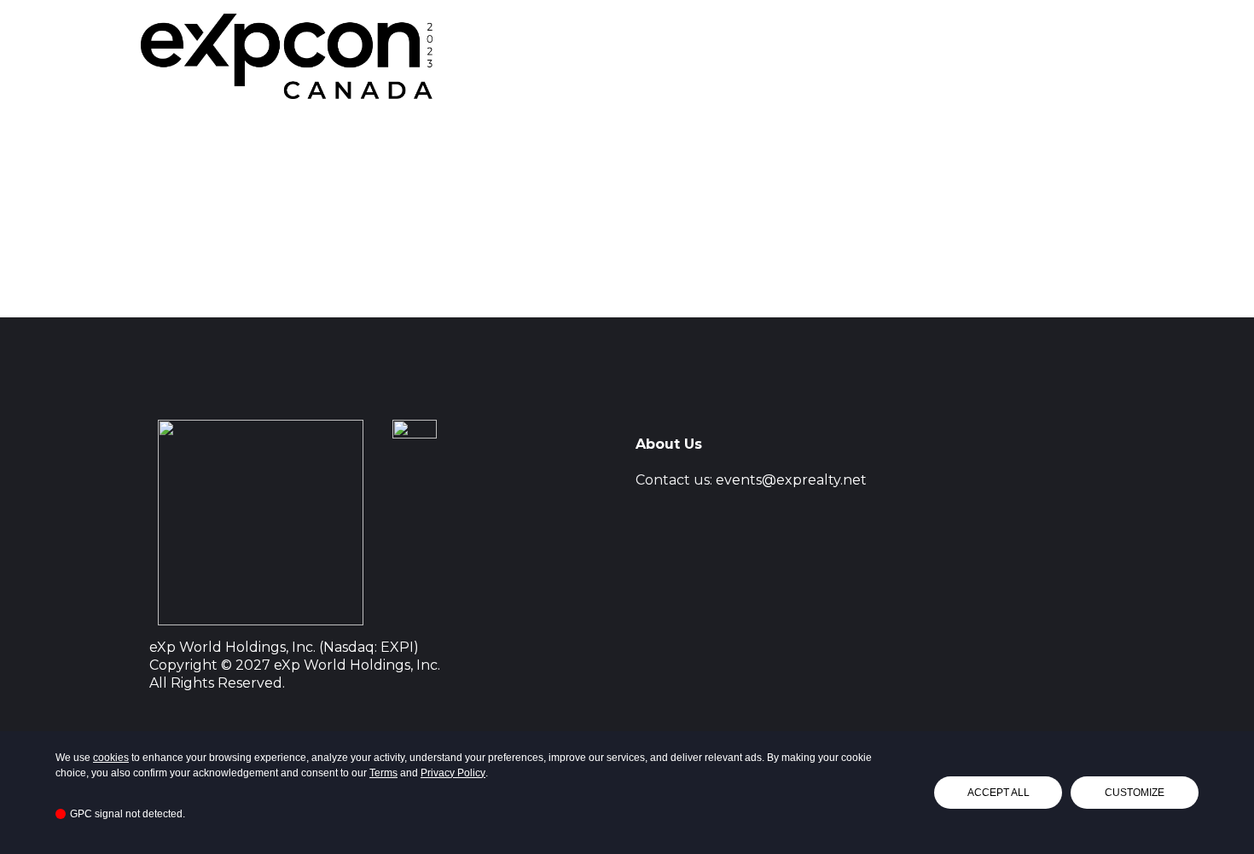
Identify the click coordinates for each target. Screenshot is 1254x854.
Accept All (998, 793)
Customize (1134, 793)
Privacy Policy (453, 773)
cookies (111, 758)
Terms (383, 773)
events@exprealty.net (791, 480)
